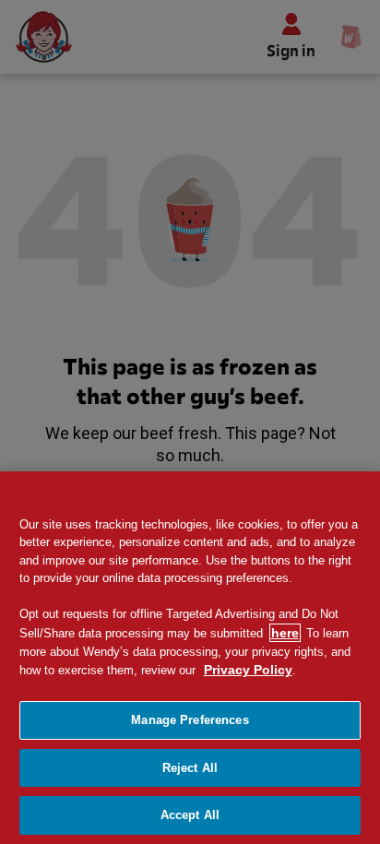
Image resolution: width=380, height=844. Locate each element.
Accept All (190, 815)
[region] (190, 657)
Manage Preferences (189, 720)
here (285, 632)
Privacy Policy (248, 669)
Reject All (190, 768)
